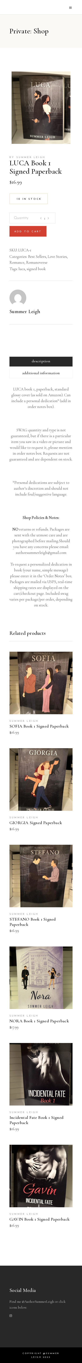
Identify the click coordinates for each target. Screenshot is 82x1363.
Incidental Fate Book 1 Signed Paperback (36, 1120)
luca (22, 268)
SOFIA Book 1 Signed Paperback (39, 726)
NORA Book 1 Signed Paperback (39, 1021)
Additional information (41, 373)
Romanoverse (37, 262)
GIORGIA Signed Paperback (35, 822)
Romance (16, 262)
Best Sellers (37, 256)
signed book (36, 268)
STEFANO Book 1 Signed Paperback (32, 922)
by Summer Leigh (27, 157)
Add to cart (28, 231)
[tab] (41, 361)
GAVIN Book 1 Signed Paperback (39, 1219)
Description (41, 361)
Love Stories (57, 256)
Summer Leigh (24, 311)
